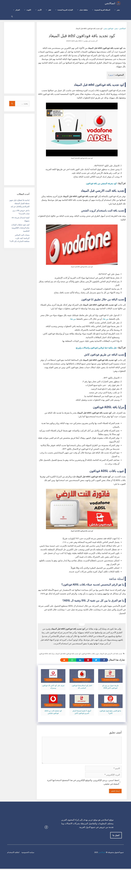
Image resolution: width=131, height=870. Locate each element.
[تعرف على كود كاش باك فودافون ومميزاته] (53, 681)
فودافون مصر (108, 28)
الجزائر (17, 10)
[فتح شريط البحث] (12, 16)
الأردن (40, 10)
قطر (49, 10)
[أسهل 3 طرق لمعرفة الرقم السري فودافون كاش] (81, 706)
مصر (118, 10)
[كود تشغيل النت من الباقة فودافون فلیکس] (53, 706)
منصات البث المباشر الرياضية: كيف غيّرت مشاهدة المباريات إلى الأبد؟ (19, 238)
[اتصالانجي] (118, 3)
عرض (111, 75)
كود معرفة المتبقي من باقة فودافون (101, 183)
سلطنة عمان (84, 10)
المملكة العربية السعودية (102, 10)
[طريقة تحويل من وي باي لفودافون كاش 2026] (110, 681)
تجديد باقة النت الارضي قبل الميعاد (111, 654)
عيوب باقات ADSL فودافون (90, 654)
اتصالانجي (110, 3)
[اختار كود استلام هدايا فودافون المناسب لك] (81, 681)
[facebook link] (46, 827)
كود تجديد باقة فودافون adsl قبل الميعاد (68, 654)
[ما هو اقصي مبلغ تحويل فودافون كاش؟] (110, 706)
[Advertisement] (19, 57)
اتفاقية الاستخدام (13, 852)
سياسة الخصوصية (27, 852)
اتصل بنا (116, 835)
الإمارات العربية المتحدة (65, 10)
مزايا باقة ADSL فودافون (47, 654)
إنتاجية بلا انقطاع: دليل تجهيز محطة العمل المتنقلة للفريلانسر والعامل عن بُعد (19, 203)
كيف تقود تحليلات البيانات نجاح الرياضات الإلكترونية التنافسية (20, 228)
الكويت (29, 10)
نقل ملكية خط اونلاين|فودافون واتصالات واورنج (96, 348)
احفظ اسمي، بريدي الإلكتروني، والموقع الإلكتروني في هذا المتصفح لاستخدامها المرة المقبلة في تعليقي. (83, 782)
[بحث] (12, 103)
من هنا (105, 319)
